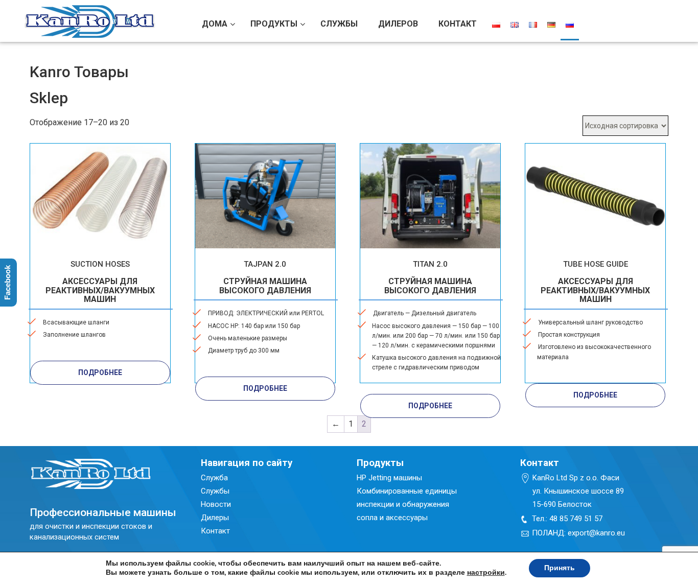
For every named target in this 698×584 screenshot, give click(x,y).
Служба (214, 477)
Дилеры (215, 517)
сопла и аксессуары (392, 517)
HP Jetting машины (389, 477)
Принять (559, 568)
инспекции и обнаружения (403, 504)
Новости (216, 504)
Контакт (215, 530)
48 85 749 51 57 (575, 518)
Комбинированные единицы (407, 491)
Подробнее (100, 372)
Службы (215, 491)
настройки (486, 572)
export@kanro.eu (596, 533)
